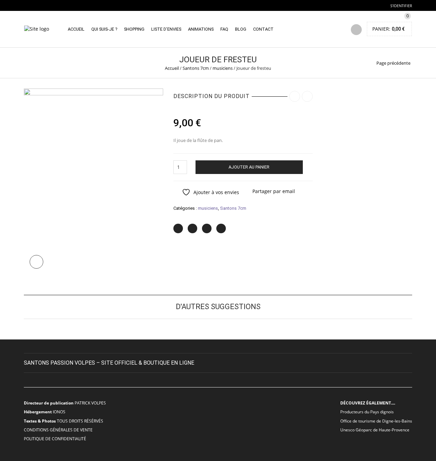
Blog (240, 29)
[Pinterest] (207, 228)
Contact (263, 29)
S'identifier (401, 5)
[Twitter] (178, 228)
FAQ (224, 29)
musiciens (223, 68)
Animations (201, 29)
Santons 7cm (196, 68)
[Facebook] (192, 228)
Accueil (76, 29)
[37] (93, 181)
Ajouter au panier (249, 167)
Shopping (134, 29)
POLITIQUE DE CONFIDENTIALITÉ (55, 438)
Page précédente (393, 63)
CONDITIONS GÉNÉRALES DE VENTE (58, 429)
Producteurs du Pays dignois (367, 411)
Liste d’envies (166, 29)
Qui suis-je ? (104, 29)
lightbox (36, 262)
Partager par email (273, 191)
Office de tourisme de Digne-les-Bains (376, 421)
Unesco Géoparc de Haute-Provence (374, 429)
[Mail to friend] (221, 228)
